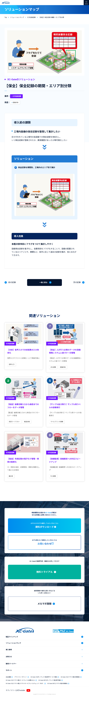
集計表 (11, 476)
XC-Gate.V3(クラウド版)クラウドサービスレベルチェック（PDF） (25, 683)
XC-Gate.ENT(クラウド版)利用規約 (57, 683)
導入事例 (9, 650)
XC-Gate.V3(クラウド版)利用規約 (70, 677)
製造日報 (27, 421)
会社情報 (8, 677)
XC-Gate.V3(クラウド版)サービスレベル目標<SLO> (20, 680)
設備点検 (15, 102)
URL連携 (53, 367)
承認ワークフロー (14, 421)
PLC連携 (53, 476)
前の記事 (12, 282)
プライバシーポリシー (20, 677)
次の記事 (77, 282)
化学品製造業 (17, 96)
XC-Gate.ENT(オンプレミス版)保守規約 (49, 680)
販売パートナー (11, 664)
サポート (9, 670)
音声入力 (11, 364)
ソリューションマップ (13, 643)
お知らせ (9, 656)
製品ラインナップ (12, 637)
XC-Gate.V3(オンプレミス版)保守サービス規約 (44, 677)
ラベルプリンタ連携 (57, 421)
